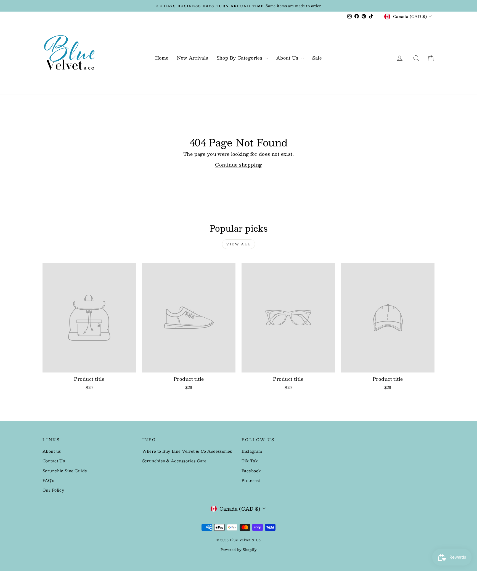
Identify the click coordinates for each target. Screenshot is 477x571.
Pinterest (251, 480)
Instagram (252, 451)
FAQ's (48, 480)
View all (238, 244)
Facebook (251, 470)
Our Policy (53, 490)
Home (162, 57)
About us (52, 451)
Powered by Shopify (239, 549)
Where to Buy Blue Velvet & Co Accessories (187, 451)
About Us (288, 57)
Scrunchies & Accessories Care (174, 460)
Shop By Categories (240, 57)
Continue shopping (238, 164)
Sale (317, 57)
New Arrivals (192, 57)
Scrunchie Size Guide (65, 470)
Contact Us (54, 460)
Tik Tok (250, 460)
